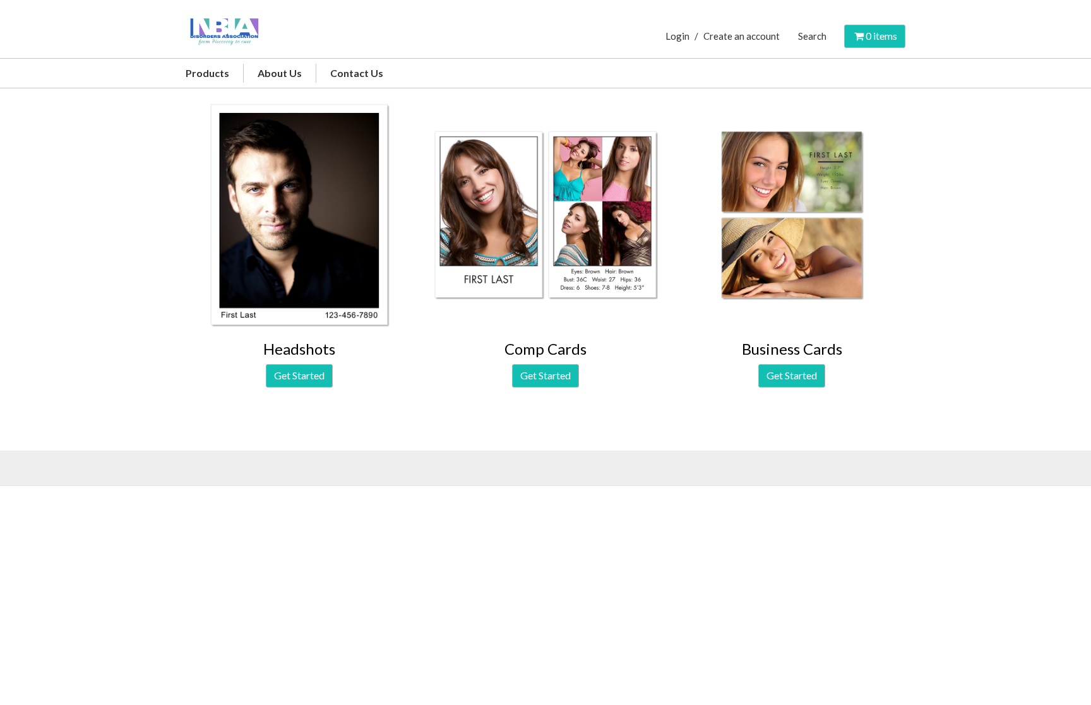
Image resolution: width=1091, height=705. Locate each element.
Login (677, 36)
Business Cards (792, 349)
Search (812, 36)
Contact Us (356, 73)
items (881, 36)
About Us (280, 73)
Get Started (299, 375)
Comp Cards (545, 349)
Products (207, 73)
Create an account (741, 36)
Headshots (299, 349)
